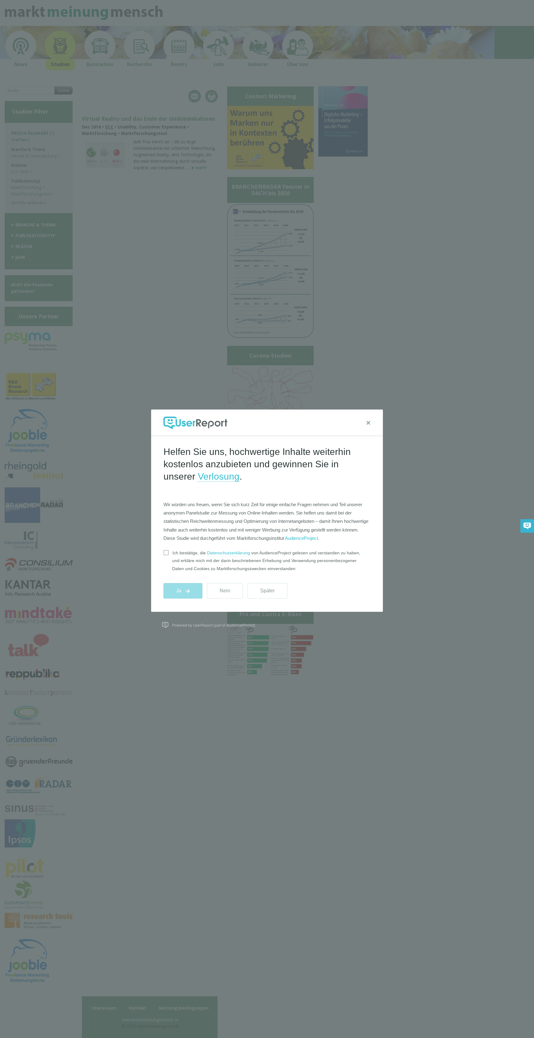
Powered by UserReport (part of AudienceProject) (213, 625)
